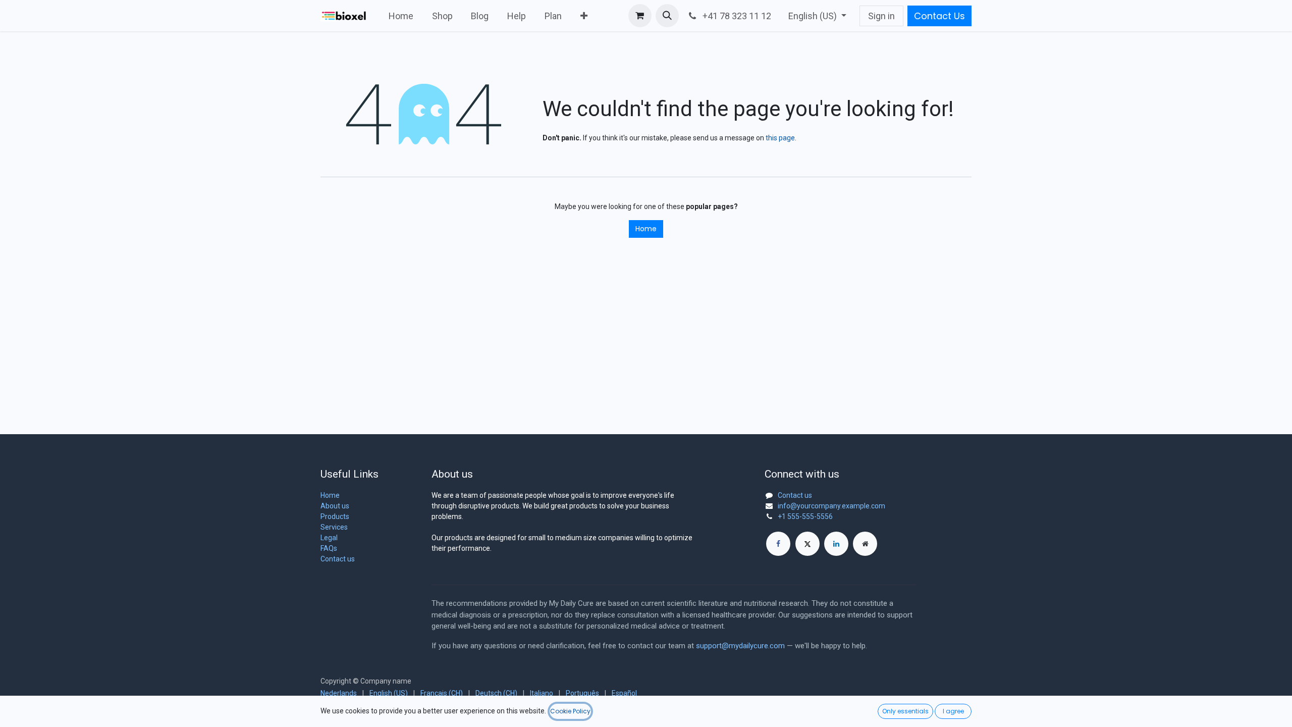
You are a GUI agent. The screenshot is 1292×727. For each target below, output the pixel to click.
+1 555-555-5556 (805, 516)
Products (334, 516)
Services (334, 527)
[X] (807, 544)
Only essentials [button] (905, 711)
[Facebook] (778, 544)
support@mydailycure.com (740, 645)
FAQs (328, 548)
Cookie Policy (570, 711)
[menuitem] (401, 16)
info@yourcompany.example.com (831, 506)
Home (646, 229)
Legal (329, 538)
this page (780, 138)
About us (334, 506)
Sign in (881, 16)
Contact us (337, 559)
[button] (667, 15)
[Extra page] (865, 544)
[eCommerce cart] (640, 15)
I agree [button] (953, 711)
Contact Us (939, 16)
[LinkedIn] (836, 544)
